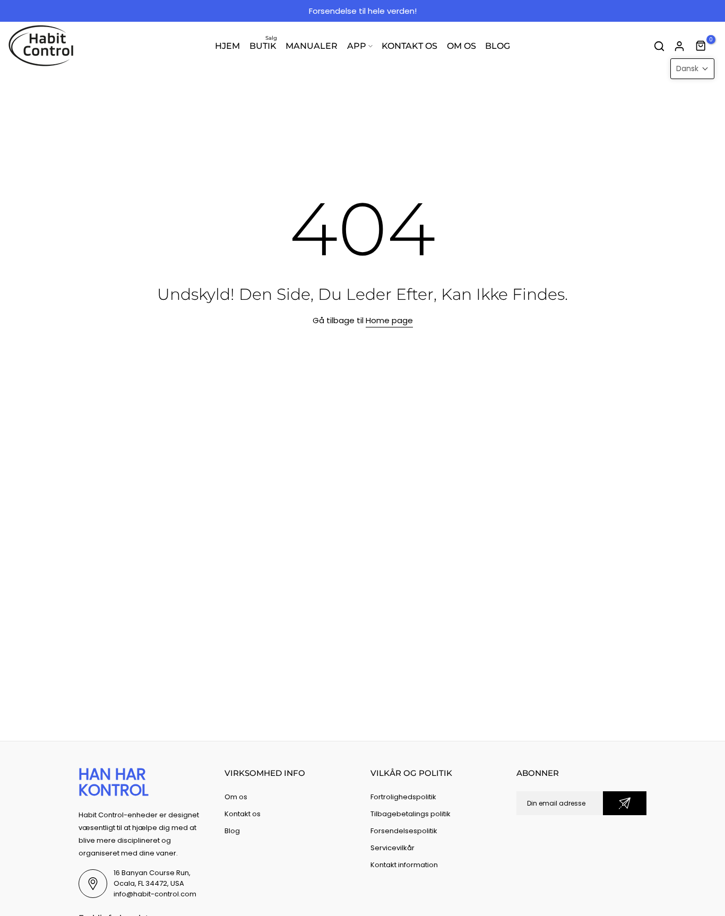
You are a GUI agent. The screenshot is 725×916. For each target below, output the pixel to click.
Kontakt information (404, 865)
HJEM (227, 46)
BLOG (497, 46)
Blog (232, 831)
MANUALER (312, 46)
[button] (692, 69)
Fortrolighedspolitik (403, 797)
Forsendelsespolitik (403, 831)
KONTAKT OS (409, 46)
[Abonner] (624, 803)
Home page (389, 320)
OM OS (461, 46)
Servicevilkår (392, 848)
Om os (236, 797)
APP (356, 46)
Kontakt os (243, 814)
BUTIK (263, 45)
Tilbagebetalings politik (410, 814)
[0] (701, 46)
